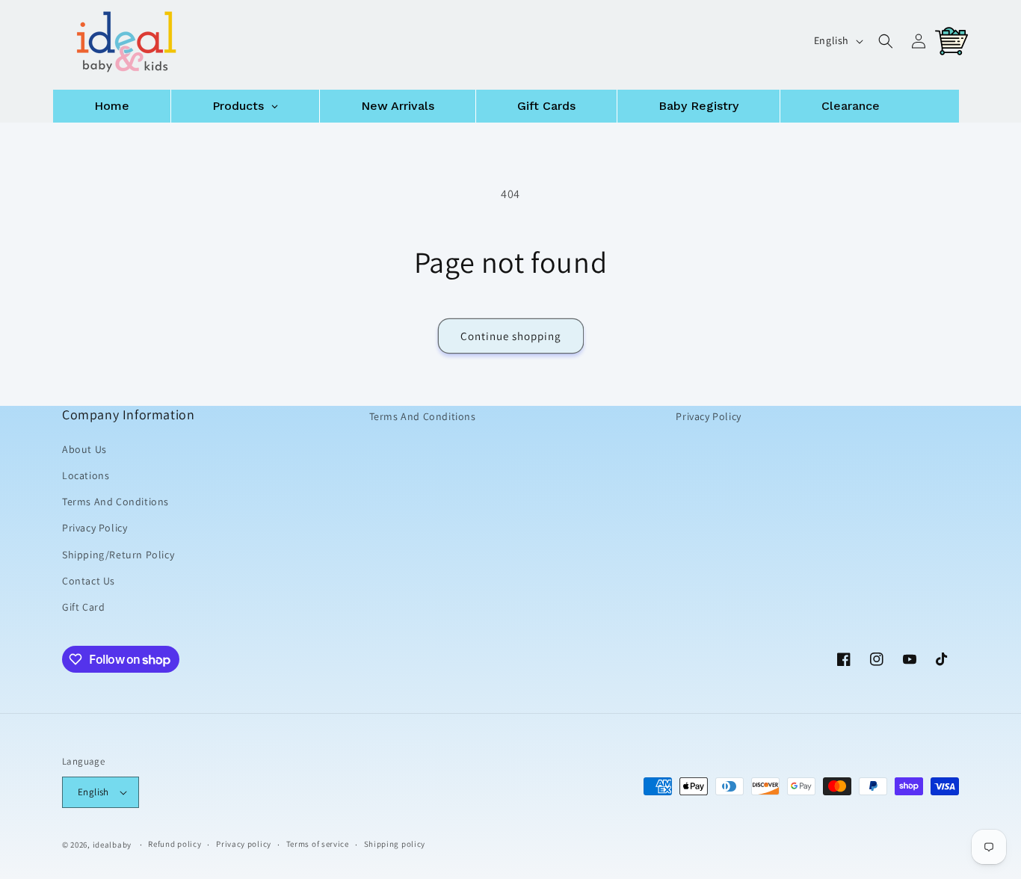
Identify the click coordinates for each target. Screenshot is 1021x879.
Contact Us (88, 580)
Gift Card (83, 607)
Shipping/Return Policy (118, 554)
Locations (85, 475)
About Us (84, 449)
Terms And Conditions (115, 501)
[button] (885, 41)
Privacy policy (243, 844)
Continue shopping (510, 336)
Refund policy (174, 844)
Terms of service (317, 844)
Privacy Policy (94, 527)
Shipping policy (395, 844)
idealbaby (112, 844)
